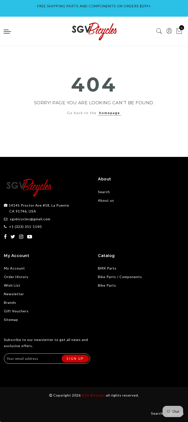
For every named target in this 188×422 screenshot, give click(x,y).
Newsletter (14, 294)
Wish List (12, 285)
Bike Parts (107, 285)
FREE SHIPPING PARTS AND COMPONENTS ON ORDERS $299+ (94, 6)
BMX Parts (107, 268)
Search (104, 192)
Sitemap (11, 319)
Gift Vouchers (16, 311)
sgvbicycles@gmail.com (30, 219)
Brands (10, 302)
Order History (16, 277)
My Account (14, 268)
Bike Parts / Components (120, 277)
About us (106, 200)
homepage (109, 113)
